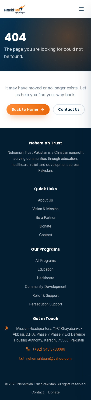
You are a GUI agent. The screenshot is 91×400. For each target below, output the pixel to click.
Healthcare (45, 278)
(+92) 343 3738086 (49, 349)
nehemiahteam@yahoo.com (49, 358)
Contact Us (69, 109)
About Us (45, 200)
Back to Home (25, 109)
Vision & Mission (45, 209)
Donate (45, 226)
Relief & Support (45, 295)
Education (45, 269)
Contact (45, 235)
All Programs (45, 260)
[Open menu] (81, 9)
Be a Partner (46, 217)
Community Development (45, 286)
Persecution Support (45, 304)
